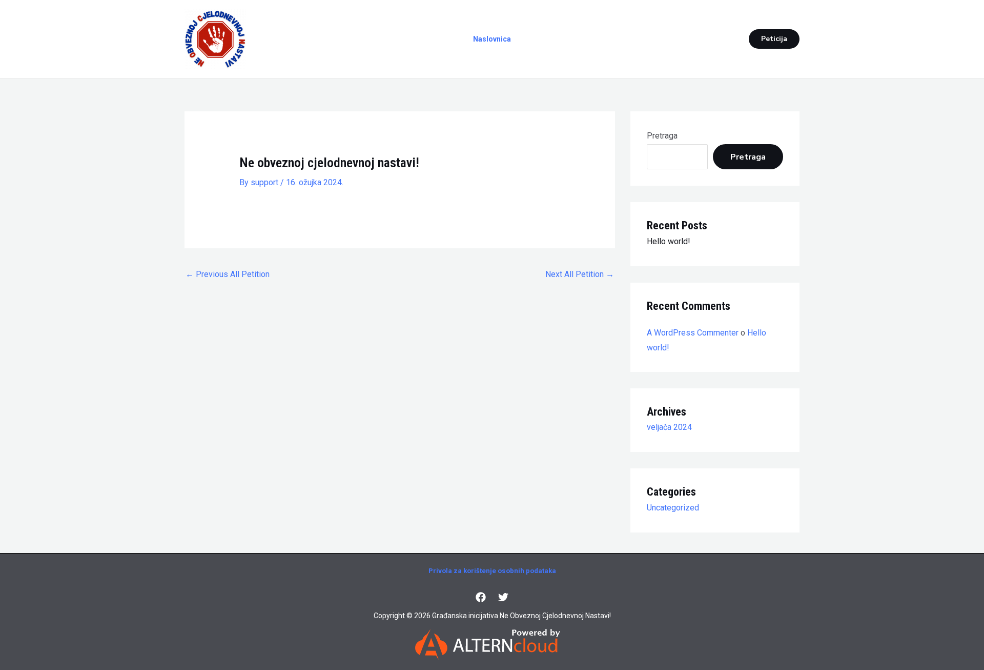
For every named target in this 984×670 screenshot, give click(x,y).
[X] (503, 597)
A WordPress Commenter (693, 333)
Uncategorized (673, 508)
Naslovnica (492, 39)
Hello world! (668, 241)
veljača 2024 (669, 427)
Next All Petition (579, 274)
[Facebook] (481, 597)
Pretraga (662, 136)
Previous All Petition (228, 274)
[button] (774, 39)
